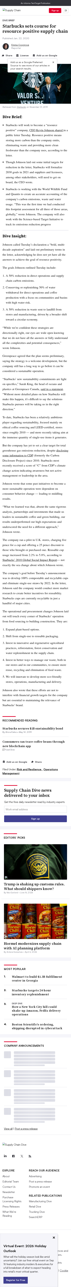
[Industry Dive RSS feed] (29, 1156)
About (6, 1176)
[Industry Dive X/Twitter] (21, 1156)
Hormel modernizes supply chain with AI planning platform (32, 946)
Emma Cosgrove (20, 44)
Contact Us (9, 1186)
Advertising (35, 1176)
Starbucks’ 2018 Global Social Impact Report (29, 560)
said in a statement (52, 389)
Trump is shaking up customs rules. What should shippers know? (34, 886)
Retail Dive (35, 1206)
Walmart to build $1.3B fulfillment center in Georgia (37, 978)
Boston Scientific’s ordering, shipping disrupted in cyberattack (37, 1026)
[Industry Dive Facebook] (13, 1156)
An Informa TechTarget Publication (35, 3)
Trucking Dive (37, 1211)
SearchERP (35, 1217)
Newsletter (8, 1192)
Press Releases (11, 1206)
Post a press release (26, 1128)
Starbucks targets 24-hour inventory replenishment (31, 992)
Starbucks (21, 107)
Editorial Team (10, 1181)
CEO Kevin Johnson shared (46, 130)
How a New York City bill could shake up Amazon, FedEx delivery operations (36, 1010)
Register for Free (15, 1280)
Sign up (55, 10)
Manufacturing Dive (40, 1201)
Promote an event (39, 1186)
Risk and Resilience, (30, 769)
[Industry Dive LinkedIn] (5, 1156)
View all (8, 1128)
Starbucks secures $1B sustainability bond (32, 728)
